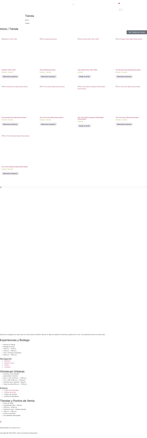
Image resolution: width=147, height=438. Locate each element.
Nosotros (45, 10)
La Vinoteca (94, 10)
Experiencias (79, 10)
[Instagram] (110, 4)
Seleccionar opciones (10, 76)
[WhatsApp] (113, 4)
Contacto (106, 10)
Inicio (35, 10)
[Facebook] (106, 4)
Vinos (57, 10)
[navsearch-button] (31, 4)
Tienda (65, 10)
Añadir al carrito (84, 76)
